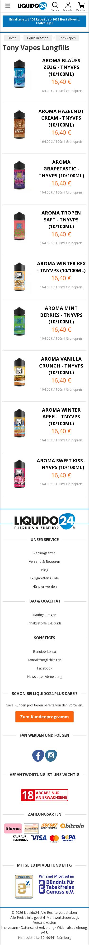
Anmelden (68, 10)
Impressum (9, 927)
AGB (44, 932)
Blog (44, 569)
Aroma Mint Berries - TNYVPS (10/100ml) (61, 315)
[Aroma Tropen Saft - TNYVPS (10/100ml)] (19, 226)
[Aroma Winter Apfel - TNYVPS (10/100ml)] (19, 423)
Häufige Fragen (44, 615)
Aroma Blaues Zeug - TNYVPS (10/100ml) (61, 67)
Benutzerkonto (44, 651)
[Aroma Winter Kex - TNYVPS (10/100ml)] (19, 277)
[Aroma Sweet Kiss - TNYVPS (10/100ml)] (19, 474)
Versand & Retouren (44, 561)
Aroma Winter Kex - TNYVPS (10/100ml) (61, 267)
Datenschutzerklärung (37, 927)
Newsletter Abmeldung (44, 676)
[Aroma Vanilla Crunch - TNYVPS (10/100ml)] (19, 372)
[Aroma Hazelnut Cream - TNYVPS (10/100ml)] (19, 124)
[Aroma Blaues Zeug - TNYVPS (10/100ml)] (19, 74)
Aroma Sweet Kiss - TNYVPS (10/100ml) (61, 464)
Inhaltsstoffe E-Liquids (44, 623)
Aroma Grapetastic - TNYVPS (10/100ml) (61, 169)
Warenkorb (81, 10)
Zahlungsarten (44, 553)
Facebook (44, 668)
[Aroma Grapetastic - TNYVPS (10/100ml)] (19, 175)
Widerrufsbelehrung (72, 927)
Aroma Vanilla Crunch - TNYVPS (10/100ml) (61, 366)
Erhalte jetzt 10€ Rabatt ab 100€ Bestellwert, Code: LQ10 (44, 21)
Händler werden (45, 586)
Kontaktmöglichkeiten (44, 660)
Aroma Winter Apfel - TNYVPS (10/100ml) (61, 417)
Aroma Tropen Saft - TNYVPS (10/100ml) (61, 219)
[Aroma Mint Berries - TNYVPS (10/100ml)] (19, 321)
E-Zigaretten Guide (44, 578)
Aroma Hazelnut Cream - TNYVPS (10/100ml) (61, 118)
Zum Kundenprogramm (44, 717)
